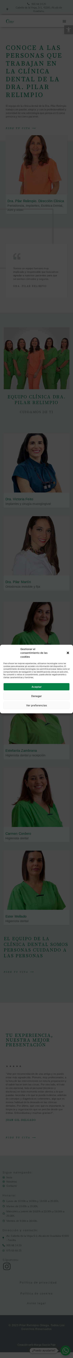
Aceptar (37, 686)
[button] (68, 653)
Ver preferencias (36, 705)
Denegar (36, 696)
